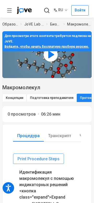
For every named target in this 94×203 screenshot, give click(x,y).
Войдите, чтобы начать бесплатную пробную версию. (46, 46)
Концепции (14, 98)
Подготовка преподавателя (51, 98)
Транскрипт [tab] (59, 135)
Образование (10, 24)
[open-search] (46, 10)
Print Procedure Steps (38, 158)
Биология (55, 24)
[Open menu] (9, 10)
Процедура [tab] (28, 135)
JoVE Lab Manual (34, 24)
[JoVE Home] (24, 10)
